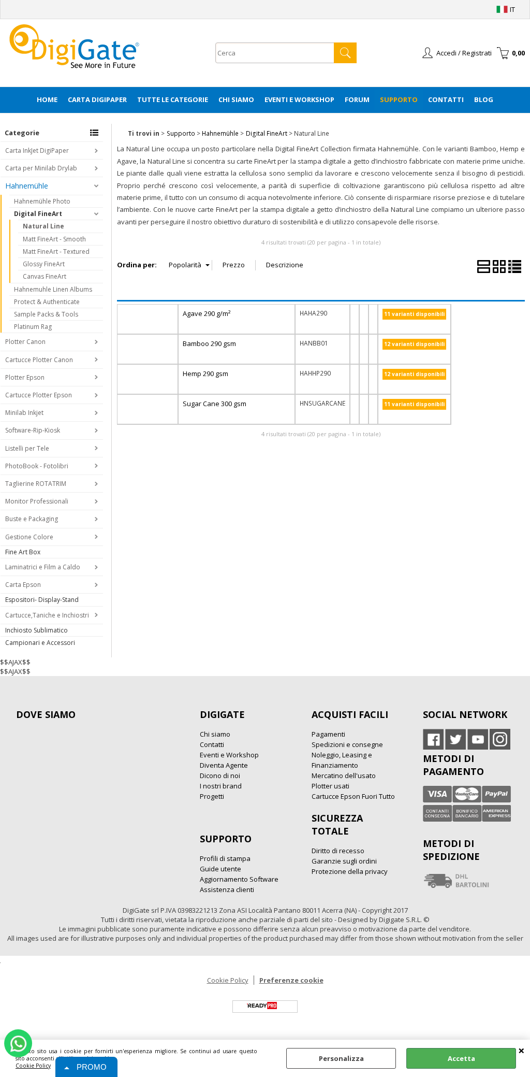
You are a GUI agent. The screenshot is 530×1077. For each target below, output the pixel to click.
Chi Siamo (236, 99)
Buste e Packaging (31, 518)
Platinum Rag (33, 326)
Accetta (461, 1058)
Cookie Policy (33, 1065)
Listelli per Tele (27, 448)
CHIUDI (521, 1050)
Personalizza (341, 1058)
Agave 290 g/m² (206, 313)
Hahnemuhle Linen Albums (53, 289)
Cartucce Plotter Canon (39, 359)
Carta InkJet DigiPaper (37, 150)
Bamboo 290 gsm (209, 343)
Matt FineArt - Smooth (54, 239)
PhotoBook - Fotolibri (36, 466)
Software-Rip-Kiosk (32, 430)
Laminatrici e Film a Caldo (42, 567)
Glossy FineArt (44, 264)
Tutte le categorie (172, 99)
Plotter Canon (25, 341)
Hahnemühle (26, 186)
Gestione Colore (29, 537)
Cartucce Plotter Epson (38, 395)
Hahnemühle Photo (42, 201)
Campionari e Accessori (40, 642)
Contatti (446, 99)
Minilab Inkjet (24, 412)
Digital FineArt (38, 213)
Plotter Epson (25, 377)
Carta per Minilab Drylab (41, 168)
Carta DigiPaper (97, 99)
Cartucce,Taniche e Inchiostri (47, 615)
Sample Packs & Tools (46, 314)
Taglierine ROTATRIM (35, 483)
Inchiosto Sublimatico (36, 630)
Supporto (399, 99)
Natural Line (43, 226)
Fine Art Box (22, 552)
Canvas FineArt (44, 276)
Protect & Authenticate (47, 301)
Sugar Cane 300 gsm (214, 403)
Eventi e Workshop (299, 99)
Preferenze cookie (291, 980)
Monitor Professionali (36, 501)
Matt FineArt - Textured (56, 251)
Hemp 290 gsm (205, 373)
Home (47, 99)
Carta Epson (23, 584)
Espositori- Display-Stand (42, 599)
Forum (357, 99)
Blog (483, 99)
